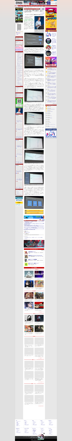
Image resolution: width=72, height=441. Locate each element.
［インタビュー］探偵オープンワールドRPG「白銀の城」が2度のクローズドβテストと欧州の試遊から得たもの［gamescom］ (19, 179)
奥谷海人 (40, 237)
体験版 (17, 422)
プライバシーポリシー (19, 190)
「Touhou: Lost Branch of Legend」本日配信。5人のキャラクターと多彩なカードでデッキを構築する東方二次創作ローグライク (51, 94)
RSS (15, 0)
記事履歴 (52, 0)
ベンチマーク (42, 432)
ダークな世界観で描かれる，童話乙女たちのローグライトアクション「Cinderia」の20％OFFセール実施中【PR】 (39, 323)
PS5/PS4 (41, 420)
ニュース (18, 33)
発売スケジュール (27, 424)
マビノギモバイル (49, 122)
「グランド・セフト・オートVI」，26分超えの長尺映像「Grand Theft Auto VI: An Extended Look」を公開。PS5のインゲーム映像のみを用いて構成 (51, 87)
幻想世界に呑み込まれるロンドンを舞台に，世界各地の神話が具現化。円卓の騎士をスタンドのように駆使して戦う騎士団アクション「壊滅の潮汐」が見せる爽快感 (39, 379)
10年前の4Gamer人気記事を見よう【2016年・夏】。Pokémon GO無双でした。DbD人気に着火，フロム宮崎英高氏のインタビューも (19, 137)
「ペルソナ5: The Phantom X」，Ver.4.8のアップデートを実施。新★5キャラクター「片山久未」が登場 (29, 310)
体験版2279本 (21, 4)
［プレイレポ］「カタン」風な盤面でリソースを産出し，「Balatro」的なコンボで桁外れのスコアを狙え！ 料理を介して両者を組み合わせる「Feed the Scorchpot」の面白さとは (39, 369)
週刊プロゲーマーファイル (19, 56)
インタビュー (17, 423)
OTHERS (33, 237)
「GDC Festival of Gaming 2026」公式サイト (34, 210)
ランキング (55, 0)
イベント (36, 237)
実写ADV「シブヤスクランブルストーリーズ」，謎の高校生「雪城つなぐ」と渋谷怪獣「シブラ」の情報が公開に (29, 288)
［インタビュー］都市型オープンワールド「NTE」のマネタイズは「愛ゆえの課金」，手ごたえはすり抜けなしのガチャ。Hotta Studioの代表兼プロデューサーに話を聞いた (51, 91)
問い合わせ (26, 0)
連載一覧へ (22, 85)
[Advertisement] (34, 414)
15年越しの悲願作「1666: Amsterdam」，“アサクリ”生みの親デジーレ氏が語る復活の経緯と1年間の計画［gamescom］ (39, 403)
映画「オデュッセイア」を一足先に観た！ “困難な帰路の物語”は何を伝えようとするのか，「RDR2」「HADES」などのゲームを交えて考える (19, 129)
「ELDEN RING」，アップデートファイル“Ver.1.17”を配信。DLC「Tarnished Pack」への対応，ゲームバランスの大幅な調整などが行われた (51, 84)
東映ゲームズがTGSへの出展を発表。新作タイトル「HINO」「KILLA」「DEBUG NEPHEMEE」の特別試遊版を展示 (29, 279)
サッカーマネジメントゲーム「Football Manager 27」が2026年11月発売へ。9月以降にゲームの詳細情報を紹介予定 (39, 279)
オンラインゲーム (18, 421)
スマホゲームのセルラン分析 (19, 61)
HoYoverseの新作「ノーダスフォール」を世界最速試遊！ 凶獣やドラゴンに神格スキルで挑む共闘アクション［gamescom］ (51, 80)
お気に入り (49, 0)
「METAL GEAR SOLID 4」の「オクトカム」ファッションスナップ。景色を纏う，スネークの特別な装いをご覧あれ (19, 121)
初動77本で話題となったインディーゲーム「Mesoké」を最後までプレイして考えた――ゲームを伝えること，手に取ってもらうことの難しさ (19, 162)
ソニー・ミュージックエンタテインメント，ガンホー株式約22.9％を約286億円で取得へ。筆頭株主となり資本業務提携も (39, 288)
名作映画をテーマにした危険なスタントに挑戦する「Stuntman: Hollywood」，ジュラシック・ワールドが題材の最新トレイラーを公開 (39, 300)
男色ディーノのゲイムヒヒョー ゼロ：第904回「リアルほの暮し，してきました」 (29, 355)
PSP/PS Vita (50, 420)
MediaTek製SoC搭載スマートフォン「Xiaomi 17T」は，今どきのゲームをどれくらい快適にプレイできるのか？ (29, 379)
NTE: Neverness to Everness (49, 111)
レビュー (26, 421)
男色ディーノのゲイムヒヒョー (19, 60)
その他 (50, 433)
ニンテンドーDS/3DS (26, 428)
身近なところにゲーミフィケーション (19, 80)
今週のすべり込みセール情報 (19, 63)
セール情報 (34, 431)
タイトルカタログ (18, 432)
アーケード (50, 428)
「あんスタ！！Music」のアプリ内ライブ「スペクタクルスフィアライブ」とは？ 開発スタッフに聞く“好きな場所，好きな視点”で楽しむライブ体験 (19, 188)
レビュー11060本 (17, 4)
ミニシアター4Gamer (19, 76)
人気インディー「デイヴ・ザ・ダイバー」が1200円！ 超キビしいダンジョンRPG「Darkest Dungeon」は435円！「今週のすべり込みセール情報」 (29, 346)
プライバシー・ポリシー (36, 439)
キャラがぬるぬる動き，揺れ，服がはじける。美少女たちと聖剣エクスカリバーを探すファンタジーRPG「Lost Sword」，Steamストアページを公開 (51, 69)
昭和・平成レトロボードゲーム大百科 (19, 72)
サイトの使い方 (22, 0)
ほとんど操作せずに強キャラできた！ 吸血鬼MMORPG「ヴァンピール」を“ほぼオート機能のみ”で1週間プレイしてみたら (19, 146)
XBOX (33, 420)
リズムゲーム (50, 432)
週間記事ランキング (18, 87)
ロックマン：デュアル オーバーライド (51, 124)
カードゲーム (50, 431)
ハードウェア (41, 428)
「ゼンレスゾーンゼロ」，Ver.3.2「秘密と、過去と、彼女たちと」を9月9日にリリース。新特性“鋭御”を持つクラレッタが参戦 (29, 300)
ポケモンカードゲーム (49, 115)
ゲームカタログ (50, 434)
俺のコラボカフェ (19, 71)
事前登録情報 (34, 430)
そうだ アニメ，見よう (19, 67)
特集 (17, 34)
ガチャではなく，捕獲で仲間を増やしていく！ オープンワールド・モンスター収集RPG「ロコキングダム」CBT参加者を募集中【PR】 (29, 333)
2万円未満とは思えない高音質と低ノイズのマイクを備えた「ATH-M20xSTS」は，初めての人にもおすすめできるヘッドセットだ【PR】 (29, 323)
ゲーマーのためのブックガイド (19, 68)
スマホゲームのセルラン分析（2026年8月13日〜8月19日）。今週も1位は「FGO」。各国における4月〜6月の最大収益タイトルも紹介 (39, 356)
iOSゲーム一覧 (34, 433)
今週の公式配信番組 (19, 57)
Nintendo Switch (17, 428)
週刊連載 (17, 424)
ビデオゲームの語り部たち (19, 75)
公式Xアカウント (18, 0)
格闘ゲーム (50, 430)
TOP (16, 420)
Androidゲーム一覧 (35, 434)
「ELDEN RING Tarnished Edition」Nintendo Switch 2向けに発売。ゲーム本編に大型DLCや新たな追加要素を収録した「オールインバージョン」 (51, 101)
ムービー (26, 423)
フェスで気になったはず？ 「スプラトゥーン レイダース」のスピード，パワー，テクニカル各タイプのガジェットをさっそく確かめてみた (19, 154)
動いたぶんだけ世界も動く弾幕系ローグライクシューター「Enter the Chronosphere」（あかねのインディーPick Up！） (39, 345)
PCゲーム (25, 420)
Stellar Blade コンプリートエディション (51, 126)
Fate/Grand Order (49, 113)
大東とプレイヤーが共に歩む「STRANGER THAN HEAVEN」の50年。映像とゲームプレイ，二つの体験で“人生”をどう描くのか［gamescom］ (19, 171)
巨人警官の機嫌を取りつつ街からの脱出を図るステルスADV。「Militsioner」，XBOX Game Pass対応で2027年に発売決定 (39, 310)
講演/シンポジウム (19, 30)
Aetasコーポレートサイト (19, 194)
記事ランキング (18, 425)
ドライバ (17, 91)
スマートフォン (34, 428)
